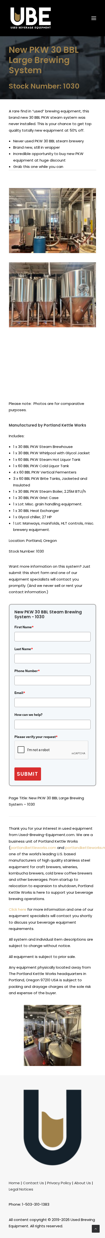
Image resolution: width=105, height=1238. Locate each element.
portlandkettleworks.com (33, 847)
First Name (24, 627)
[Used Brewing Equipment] (30, 18)
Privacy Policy (59, 1182)
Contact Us (33, 1182)
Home (14, 1182)
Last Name (23, 649)
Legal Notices (21, 1189)
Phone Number (27, 671)
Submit (28, 773)
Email (19, 693)
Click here (17, 909)
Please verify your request (36, 737)
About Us (82, 1182)
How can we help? (28, 714)
